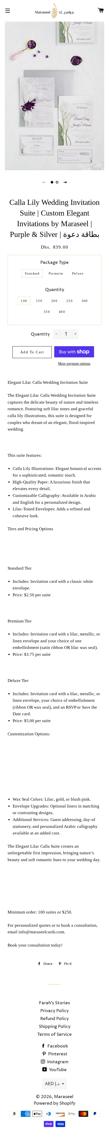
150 (39, 301)
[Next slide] (65, 182)
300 (85, 301)
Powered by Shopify (54, 1103)
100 (24, 301)
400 (62, 312)
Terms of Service (54, 1034)
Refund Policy (54, 1019)
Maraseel (64, 1097)
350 (47, 312)
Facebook (57, 1046)
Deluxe (78, 273)
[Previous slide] (43, 182)
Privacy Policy (54, 1011)
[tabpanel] (54, 95)
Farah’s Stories (54, 1003)
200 (54, 301)
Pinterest (57, 1054)
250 (69, 301)
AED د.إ (52, 1084)
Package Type (54, 263)
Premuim (56, 273)
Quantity (54, 290)
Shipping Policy (54, 1027)
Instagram (57, 1062)
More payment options (74, 364)
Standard (32, 273)
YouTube (57, 1070)
